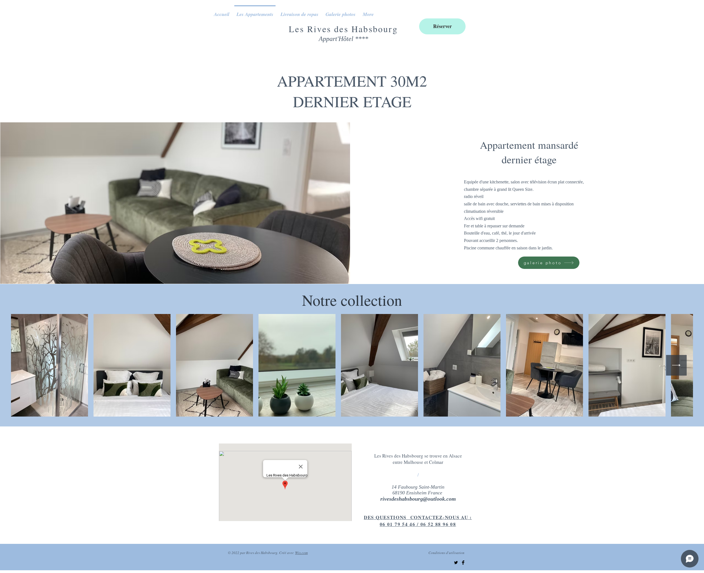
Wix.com (301, 552)
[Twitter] (456, 562)
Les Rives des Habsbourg (343, 29)
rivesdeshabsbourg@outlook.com (418, 499)
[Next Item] (676, 365)
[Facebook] (463, 562)
